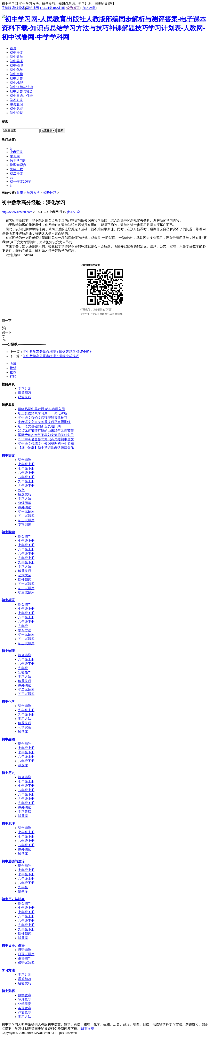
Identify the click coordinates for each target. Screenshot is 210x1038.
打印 (13, 376)
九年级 (23, 626)
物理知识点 (18, 165)
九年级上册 (26, 481)
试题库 (23, 731)
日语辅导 (24, 950)
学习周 (15, 156)
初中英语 (8, 600)
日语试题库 (26, 954)
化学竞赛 (24, 1004)
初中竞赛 (8, 991)
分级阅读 (24, 503)
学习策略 (24, 811)
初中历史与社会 (13, 899)
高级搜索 (18, 8)
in (11, 185)
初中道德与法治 (13, 861)
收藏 (13, 363)
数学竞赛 (24, 995)
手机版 (6, 8)
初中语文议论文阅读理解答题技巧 (42, 417)
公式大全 (24, 575)
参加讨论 (73, 212)
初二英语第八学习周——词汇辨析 (42, 413)
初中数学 (8, 532)
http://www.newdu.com (17, 212)
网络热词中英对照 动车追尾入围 (41, 409)
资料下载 (16, 169)
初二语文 (16, 173)
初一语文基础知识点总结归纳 (39, 426)
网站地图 (32, 8)
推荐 (13, 372)
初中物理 (8, 650)
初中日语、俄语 (13, 945)
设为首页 (73, 8)
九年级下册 (26, 485)
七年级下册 (26, 468)
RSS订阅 (59, 8)
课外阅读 (24, 507)
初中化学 (8, 701)
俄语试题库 (26, 962)
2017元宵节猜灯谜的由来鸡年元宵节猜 (46, 430)
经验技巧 (49, 192)
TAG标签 (46, 8)
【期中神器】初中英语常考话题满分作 (46, 448)
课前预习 (24, 393)
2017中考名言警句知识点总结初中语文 (46, 439)
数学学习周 (18, 160)
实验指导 (24, 672)
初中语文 (8, 455)
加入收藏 (89, 8)
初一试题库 (26, 511)
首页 (20, 192)
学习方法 (33, 192)
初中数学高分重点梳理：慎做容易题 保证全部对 (58, 351)
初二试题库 (26, 516)
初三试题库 (26, 520)
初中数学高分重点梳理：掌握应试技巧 (51, 356)
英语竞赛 (24, 1008)
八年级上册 (26, 472)
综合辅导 (24, 459)
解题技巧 (24, 494)
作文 (21, 490)
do (11, 177)
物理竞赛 (24, 999)
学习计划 (24, 388)
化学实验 (24, 727)
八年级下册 (26, 477)
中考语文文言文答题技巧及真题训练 (44, 422)
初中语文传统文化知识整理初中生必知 (46, 443)
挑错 (13, 368)
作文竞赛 (24, 1012)
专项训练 (24, 524)
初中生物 (8, 739)
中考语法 (16, 152)
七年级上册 (26, 464)
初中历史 (8, 772)
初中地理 (8, 823)
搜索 (60, 130)
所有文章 (87, 1028)
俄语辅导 (24, 958)
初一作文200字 (20, 181)
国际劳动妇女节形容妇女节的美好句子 (46, 435)
